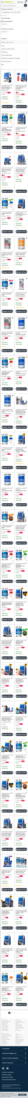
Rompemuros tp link (5, 1022)
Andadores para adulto (19, 1037)
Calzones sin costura (5, 1038)
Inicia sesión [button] (20, 1)
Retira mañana (5, 31)
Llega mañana (4, 24)
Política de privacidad (7, 1077)
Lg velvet (17, 1035)
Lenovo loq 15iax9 (18, 1034)
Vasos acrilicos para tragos (20, 1039)
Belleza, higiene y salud (7, 42)
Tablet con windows (5, 1030)
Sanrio (16, 1029)
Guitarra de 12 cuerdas (19, 1040)
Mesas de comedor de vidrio (20, 1022)
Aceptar (22, 1094)
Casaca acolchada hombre (6, 1021)
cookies (8, 1095)
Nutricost (17, 1023)
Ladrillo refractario (18, 1024)
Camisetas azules (18, 1021)
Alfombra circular (5, 1023)
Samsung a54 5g (4, 1037)
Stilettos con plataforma (6, 1039)
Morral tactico (18, 1042)
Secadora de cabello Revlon (6, 1034)
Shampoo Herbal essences (19, 1028)
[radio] (2, 102)
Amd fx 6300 (4, 1040)
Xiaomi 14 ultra (18, 1030)
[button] (14, 6)
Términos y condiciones (8, 1072)
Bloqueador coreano (5, 1033)
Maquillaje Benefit (5, 1029)
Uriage (16, 1033)
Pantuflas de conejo (18, 1041)
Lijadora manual (4, 1041)
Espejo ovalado (4, 1024)
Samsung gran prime (5, 1042)
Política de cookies (6, 1074)
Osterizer (17, 1038)
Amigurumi (4, 1044)
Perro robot (17, 1044)
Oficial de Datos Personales (8, 1079)
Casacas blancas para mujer (6, 1035)
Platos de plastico (5, 1028)
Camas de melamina (18, 1025)
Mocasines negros (5, 1025)
